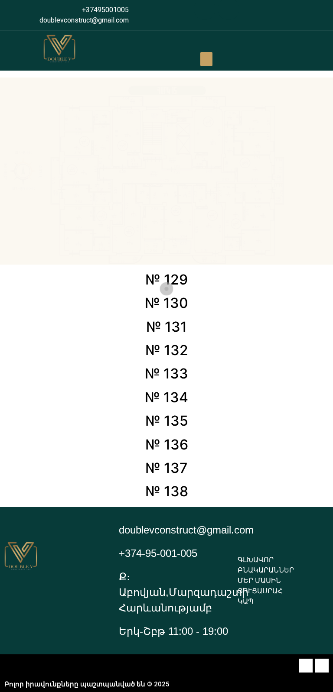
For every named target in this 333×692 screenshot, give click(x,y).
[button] (206, 59)
